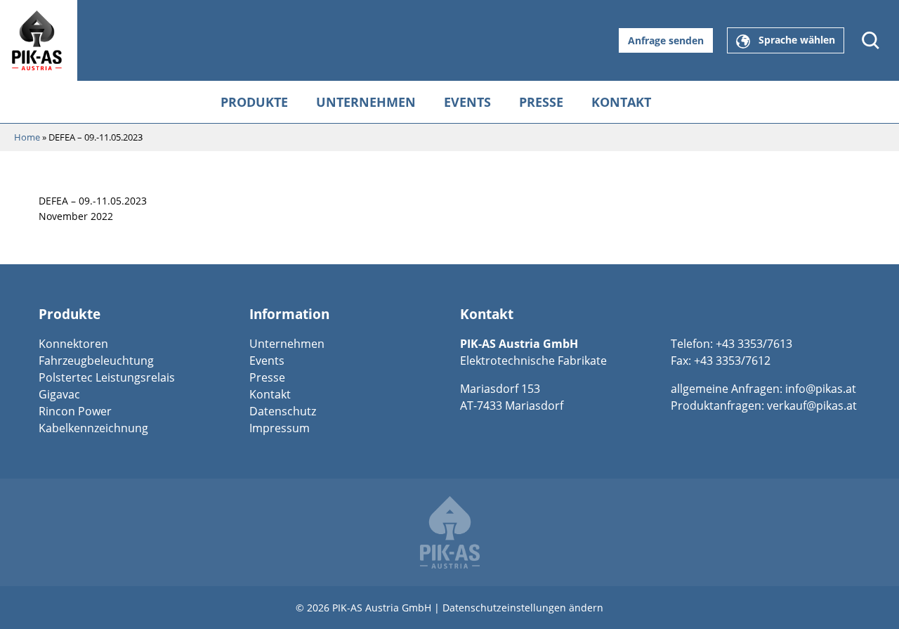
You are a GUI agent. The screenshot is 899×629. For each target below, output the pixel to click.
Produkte (254, 101)
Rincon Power (75, 411)
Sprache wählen (792, 39)
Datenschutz (282, 411)
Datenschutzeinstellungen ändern (522, 607)
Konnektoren (73, 343)
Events (467, 101)
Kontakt (621, 101)
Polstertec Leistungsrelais (107, 377)
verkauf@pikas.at (812, 405)
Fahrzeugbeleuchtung (96, 360)
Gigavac (59, 394)
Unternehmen (366, 101)
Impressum (279, 428)
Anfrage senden (666, 40)
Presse (541, 101)
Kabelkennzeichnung (93, 428)
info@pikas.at (820, 388)
